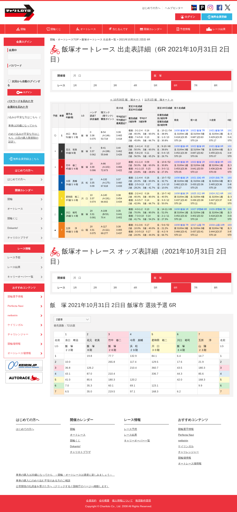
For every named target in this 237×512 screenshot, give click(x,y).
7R (195, 85)
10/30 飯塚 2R (181, 193)
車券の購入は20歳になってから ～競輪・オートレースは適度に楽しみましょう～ (65, 474)
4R (135, 85)
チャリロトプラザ (17, 237)
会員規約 (91, 500)
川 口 (77, 75)
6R (175, 85)
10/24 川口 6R (216, 193)
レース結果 (13, 267)
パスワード (15, 65)
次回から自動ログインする (23, 83)
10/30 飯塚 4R (181, 146)
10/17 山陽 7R (198, 225)
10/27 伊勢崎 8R (199, 209)
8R (215, 85)
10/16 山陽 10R (217, 225)
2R (95, 85)
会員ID (13, 50)
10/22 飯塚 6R (198, 146)
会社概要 (104, 500)
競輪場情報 (14, 343)
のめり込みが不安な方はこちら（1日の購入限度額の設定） (23, 137)
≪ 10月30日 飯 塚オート (125, 99)
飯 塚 (158, 75)
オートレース (15, 208)
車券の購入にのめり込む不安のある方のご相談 (43, 480)
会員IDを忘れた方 (17, 106)
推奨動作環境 (143, 500)
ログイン (27, 92)
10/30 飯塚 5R (181, 130)
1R (75, 85)
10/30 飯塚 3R (181, 162)
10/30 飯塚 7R (181, 225)
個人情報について (122, 500)
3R (115, 85)
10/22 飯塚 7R (198, 130)
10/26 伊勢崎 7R (217, 209)
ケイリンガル (15, 324)
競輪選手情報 (15, 296)
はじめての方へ (151, 7)
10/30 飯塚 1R (181, 177)
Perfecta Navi (15, 305)
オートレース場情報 (19, 353)
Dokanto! (12, 227)
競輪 (10, 199)
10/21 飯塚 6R (216, 146)
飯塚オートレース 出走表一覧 (99, 39)
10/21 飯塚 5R (216, 130)
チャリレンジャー (18, 334)
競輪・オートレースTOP (64, 39)
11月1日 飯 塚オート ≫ (158, 99)
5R (155, 85)
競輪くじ (12, 218)
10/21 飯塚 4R (216, 162)
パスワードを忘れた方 (20, 101)
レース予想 (13, 257)
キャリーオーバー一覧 (20, 276)
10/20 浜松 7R (216, 177)
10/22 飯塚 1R (198, 162)
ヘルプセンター (174, 7)
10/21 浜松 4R (198, 177)
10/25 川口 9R (198, 193)
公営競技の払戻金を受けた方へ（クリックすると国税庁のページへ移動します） (62, 486)
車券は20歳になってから (22, 125)
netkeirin (13, 315)
